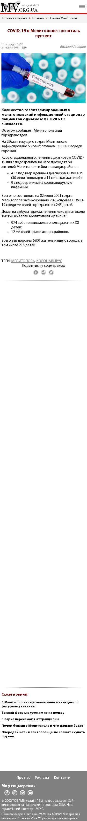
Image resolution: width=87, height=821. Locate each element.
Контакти (62, 778)
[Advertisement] (43, 486)
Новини (38, 18)
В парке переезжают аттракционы (30, 719)
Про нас (23, 778)
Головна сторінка (15, 18)
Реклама (42, 778)
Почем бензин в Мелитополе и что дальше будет (42, 726)
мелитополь (23, 261)
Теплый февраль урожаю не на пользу (32, 713)
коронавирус (49, 261)
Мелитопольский (48, 131)
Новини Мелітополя (63, 18)
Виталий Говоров (73, 47)
